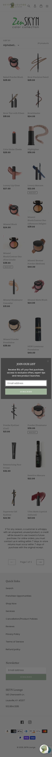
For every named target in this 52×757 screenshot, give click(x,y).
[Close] (48, 361)
